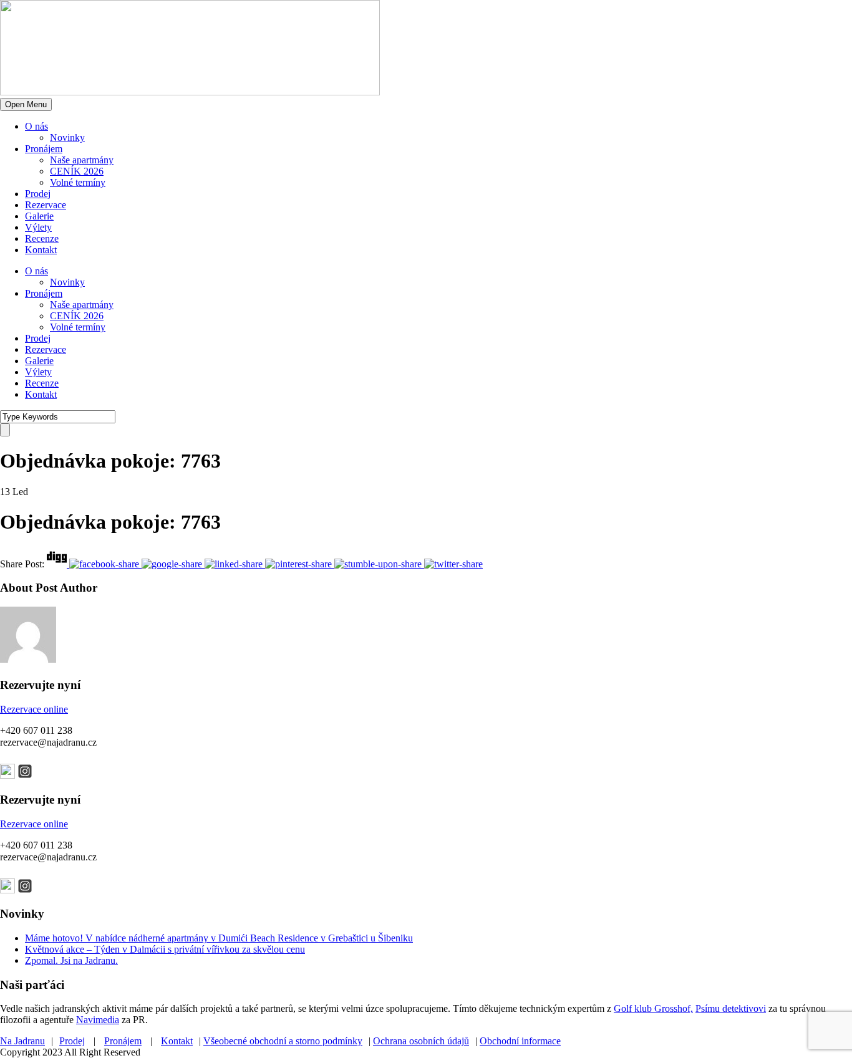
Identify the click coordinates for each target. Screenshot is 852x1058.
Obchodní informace (520, 1041)
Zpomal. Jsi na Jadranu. (71, 960)
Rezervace (45, 205)
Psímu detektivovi (730, 1008)
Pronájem (43, 148)
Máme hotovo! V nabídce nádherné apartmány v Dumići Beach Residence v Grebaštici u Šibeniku (219, 938)
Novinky (67, 137)
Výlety (38, 227)
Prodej (38, 193)
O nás (36, 126)
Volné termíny (77, 182)
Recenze (42, 238)
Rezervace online (34, 709)
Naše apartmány (82, 160)
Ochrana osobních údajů (421, 1041)
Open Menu (26, 104)
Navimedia (97, 1019)
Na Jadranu (22, 1041)
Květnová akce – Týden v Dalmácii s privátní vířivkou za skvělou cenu (165, 949)
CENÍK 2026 (77, 171)
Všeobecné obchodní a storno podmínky (282, 1041)
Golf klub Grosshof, (653, 1008)
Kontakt (41, 249)
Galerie (39, 216)
